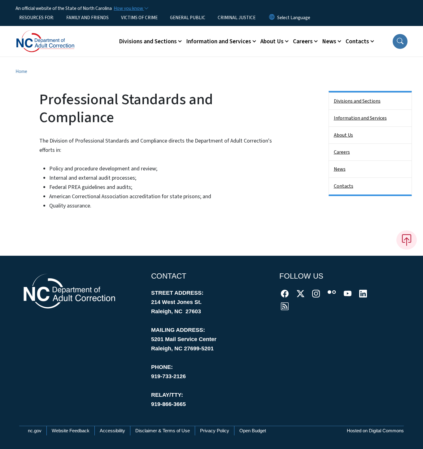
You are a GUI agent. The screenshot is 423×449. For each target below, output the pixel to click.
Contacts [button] (357, 41)
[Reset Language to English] (272, 17)
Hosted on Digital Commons (375, 430)
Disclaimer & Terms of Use (162, 430)
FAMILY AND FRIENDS (87, 17)
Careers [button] (303, 41)
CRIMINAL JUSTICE (236, 17)
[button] (400, 41)
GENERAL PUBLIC (187, 17)
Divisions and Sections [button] (148, 41)
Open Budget (252, 430)
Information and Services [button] (218, 41)
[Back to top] (406, 240)
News (340, 169)
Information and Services (360, 118)
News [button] (329, 41)
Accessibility (112, 430)
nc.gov (34, 430)
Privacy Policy (214, 430)
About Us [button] (272, 41)
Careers (342, 152)
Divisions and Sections (357, 101)
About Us (343, 135)
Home (21, 71)
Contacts (343, 186)
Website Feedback (70, 430)
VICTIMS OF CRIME (139, 17)
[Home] (54, 34)
